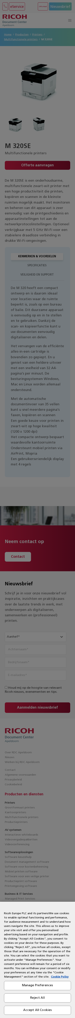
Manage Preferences (37, 985)
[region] (37, 960)
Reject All (37, 997)
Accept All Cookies (37, 1010)
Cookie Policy (60, 976)
